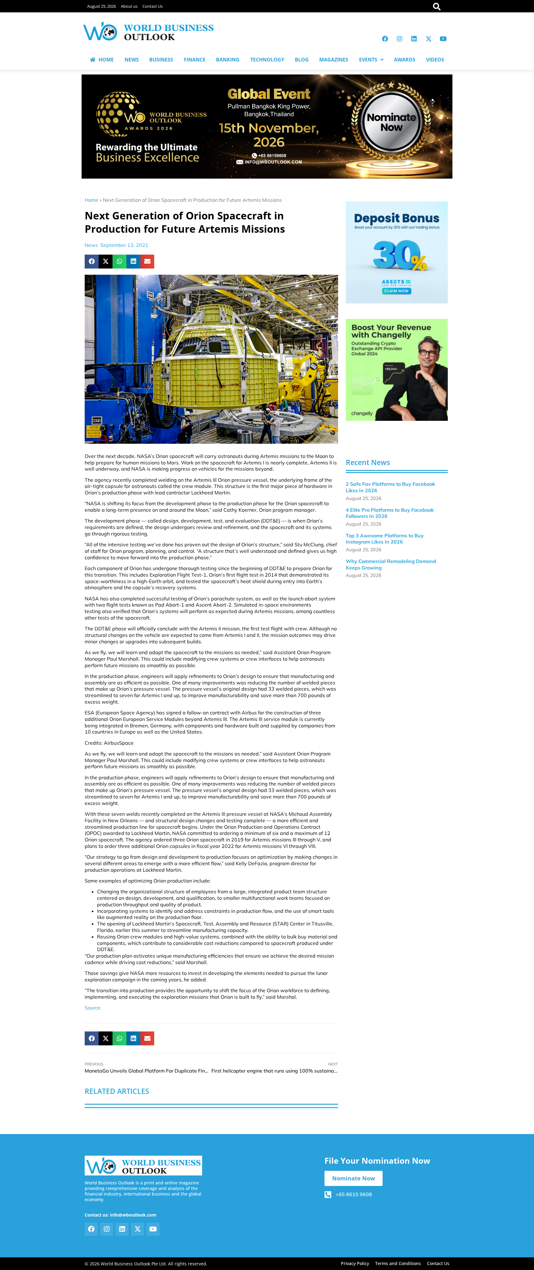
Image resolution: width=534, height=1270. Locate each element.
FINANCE (195, 59)
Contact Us (152, 6)
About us (129, 6)
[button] (92, 262)
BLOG (302, 59)
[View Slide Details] (397, 252)
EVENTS (368, 59)
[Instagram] (399, 39)
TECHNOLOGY (267, 59)
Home (91, 200)
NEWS (132, 59)
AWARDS (404, 59)
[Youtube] (443, 39)
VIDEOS (435, 59)
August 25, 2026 (101, 6)
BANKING (227, 59)
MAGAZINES (333, 59)
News (91, 245)
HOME (106, 59)
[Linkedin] (414, 39)
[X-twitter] (428, 39)
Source (92, 1008)
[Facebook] (385, 39)
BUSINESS (161, 59)
